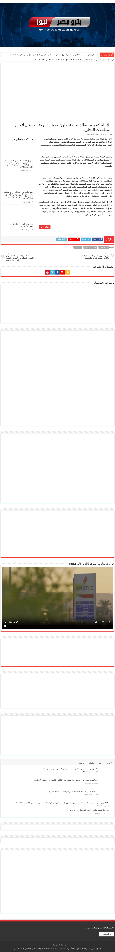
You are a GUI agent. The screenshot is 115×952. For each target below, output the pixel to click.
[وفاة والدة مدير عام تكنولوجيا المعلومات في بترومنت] (111, 810)
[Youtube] (47, 272)
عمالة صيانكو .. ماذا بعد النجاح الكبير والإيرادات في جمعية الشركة (73, 791)
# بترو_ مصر (104, 247)
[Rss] (67, 272)
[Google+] (62, 272)
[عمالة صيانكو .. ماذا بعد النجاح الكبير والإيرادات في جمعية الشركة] (106, 795)
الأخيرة (109, 763)
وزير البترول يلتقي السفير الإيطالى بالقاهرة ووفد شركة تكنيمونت (95, 256)
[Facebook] (57, 272)
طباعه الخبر (44, 227)
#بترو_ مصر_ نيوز (90, 247)
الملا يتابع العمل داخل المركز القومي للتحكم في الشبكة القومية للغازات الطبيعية (20, 257)
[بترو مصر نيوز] (57, 24)
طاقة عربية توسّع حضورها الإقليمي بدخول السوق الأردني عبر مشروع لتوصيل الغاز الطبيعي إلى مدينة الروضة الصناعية (54, 55)
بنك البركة (78, 247)
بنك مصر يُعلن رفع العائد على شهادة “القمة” (20, 225)
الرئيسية (111, 59)
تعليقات (91, 763)
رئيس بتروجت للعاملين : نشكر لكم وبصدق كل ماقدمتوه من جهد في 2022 (70, 769)
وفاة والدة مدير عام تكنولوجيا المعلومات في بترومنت (89, 810)
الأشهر (100, 763)
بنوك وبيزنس (101, 59)
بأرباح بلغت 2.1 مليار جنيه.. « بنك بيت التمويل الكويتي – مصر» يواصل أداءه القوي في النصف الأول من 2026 (18, 163)
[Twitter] (52, 272)
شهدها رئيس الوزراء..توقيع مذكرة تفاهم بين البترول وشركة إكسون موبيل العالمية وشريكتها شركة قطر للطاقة (18, 195)
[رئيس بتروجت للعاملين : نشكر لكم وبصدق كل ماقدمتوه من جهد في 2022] (106, 772)
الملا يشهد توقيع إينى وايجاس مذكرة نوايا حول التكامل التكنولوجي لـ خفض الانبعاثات (66, 780)
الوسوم (82, 763)
